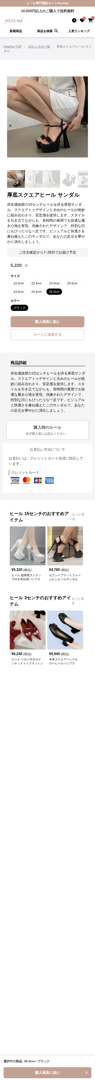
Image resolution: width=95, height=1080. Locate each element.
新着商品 (16, 31)
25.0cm (54, 291)
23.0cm (54, 283)
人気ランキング (79, 31)
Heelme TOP (13, 46)
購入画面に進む (47, 322)
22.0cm (18, 283)
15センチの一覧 (39, 46)
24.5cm (36, 291)
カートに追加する (47, 334)
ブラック (19, 308)
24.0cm (18, 291)
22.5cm (36, 283)
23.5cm (72, 283)
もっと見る (78, 517)
